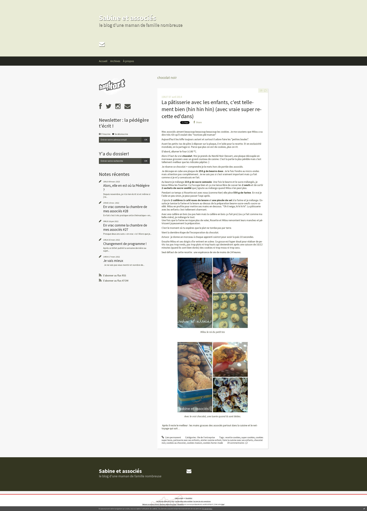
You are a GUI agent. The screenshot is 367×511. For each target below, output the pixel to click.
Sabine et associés (127, 17)
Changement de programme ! (125, 243)
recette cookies (232, 437)
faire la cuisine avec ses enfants (237, 440)
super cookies (248, 437)
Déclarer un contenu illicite (150, 504)
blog (222, 504)
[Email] (102, 44)
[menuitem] (104, 61)
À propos (128, 61)
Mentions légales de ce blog (168, 504)
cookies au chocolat (176, 442)
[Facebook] (100, 106)
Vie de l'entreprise (206, 437)
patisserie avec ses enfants (186, 440)
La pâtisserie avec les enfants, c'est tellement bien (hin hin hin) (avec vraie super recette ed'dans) (212, 109)
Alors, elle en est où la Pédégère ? (126, 187)
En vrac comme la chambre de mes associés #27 (125, 227)
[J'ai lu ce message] (364, 508)
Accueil (103, 61)
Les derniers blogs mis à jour (165, 501)
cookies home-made (213, 442)
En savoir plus (207, 509)
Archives (115, 61)
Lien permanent (173, 437)
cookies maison (194, 442)
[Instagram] (118, 106)
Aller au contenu (9, 2)
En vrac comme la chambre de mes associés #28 (125, 208)
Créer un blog (179, 498)
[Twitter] (109, 106)
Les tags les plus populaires (202, 501)
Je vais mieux (113, 260)
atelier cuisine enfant (211, 440)
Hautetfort (189, 498)
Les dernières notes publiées (184, 501)
